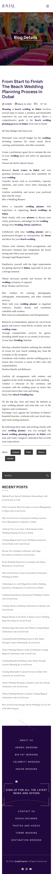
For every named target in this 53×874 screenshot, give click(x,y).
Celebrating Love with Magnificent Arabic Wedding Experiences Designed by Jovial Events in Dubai (24, 586)
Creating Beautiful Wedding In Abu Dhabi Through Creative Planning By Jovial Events (24, 663)
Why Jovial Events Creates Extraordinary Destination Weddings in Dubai (24, 575)
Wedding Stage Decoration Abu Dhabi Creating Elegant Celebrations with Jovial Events (25, 630)
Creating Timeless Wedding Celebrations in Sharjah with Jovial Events (26, 608)
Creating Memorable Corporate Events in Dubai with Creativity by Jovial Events (24, 674)
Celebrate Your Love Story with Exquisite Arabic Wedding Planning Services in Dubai (22, 531)
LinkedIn (10, 459)
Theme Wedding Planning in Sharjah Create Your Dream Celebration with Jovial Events (26, 685)
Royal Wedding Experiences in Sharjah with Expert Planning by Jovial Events (24, 564)
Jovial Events (20, 861)
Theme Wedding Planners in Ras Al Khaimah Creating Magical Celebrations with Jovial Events (25, 652)
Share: (5, 452)
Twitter (28, 452)
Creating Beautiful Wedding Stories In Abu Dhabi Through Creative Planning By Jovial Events (23, 641)
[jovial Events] (8, 6)
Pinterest (41, 452)
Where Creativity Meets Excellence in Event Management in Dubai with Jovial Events (26, 509)
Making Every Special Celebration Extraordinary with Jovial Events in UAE (25, 498)
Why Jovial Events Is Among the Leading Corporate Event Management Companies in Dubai (24, 520)
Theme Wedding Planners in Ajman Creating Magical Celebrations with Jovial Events (24, 696)
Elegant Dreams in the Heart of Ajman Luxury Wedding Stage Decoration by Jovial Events (25, 619)
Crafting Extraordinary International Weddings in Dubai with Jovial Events (25, 597)
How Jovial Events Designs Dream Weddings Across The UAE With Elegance (26, 707)
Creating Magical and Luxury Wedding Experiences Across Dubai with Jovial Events (24, 542)
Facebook (15, 452)
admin (8, 104)
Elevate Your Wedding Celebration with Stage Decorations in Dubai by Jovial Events (21, 553)
